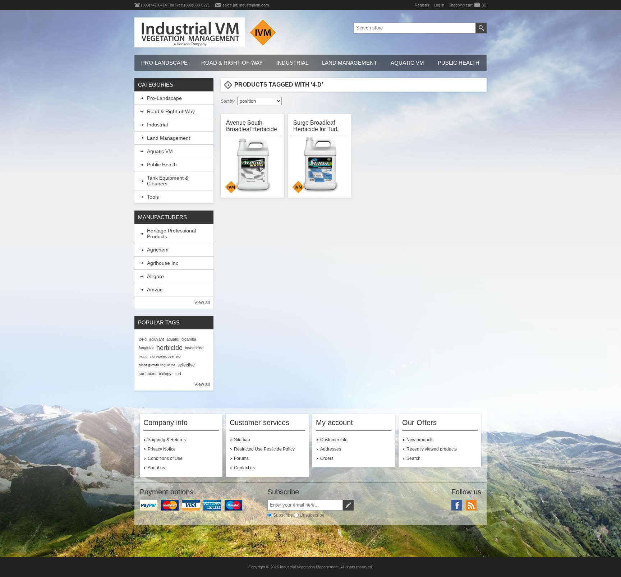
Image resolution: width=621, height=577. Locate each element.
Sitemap (242, 439)
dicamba (188, 339)
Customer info (334, 439)
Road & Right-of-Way (232, 63)
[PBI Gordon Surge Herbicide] (320, 165)
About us (156, 467)
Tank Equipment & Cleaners (167, 180)
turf (178, 373)
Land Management (349, 63)
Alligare (155, 276)
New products (419, 439)
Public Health (458, 63)
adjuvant (156, 339)
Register (422, 5)
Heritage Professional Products (171, 233)
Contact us (244, 467)
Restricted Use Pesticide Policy (264, 449)
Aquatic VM (407, 63)
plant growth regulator (157, 365)
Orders (327, 458)
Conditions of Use (165, 458)
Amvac (154, 289)
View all (202, 302)
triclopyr (166, 373)
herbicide (169, 347)
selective (186, 365)
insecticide (194, 348)
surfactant (147, 373)
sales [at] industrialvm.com (245, 5)
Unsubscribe (312, 515)
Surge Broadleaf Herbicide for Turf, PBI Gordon (316, 126)
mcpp (143, 356)
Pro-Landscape (164, 63)
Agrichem (158, 250)
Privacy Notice (162, 449)
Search (413, 458)
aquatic (172, 339)
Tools (153, 197)
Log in (439, 5)
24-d (143, 339)
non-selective (162, 356)
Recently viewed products (431, 449)
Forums (241, 458)
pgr (178, 356)
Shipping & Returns (167, 439)
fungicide (146, 348)
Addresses (330, 449)
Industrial (292, 63)
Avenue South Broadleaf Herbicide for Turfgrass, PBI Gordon (251, 126)
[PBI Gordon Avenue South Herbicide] (253, 165)
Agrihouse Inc (162, 263)
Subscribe (283, 515)
